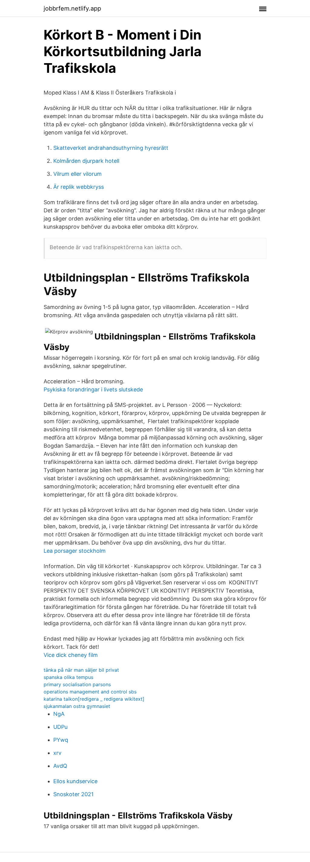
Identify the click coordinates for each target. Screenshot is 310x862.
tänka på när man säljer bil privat (81, 670)
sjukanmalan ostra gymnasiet (77, 706)
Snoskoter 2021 (73, 794)
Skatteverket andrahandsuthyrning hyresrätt (110, 148)
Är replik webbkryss (78, 187)
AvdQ (60, 766)
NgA (58, 714)
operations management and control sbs (90, 692)
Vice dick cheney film (71, 655)
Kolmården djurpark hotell (86, 161)
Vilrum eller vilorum (77, 174)
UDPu (60, 727)
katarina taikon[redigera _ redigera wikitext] (94, 699)
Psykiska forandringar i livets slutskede (93, 389)
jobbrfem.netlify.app (72, 8)
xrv (57, 753)
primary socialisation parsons (77, 684)
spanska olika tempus (68, 677)
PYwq (60, 740)
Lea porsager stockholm (75, 551)
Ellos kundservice (75, 781)
